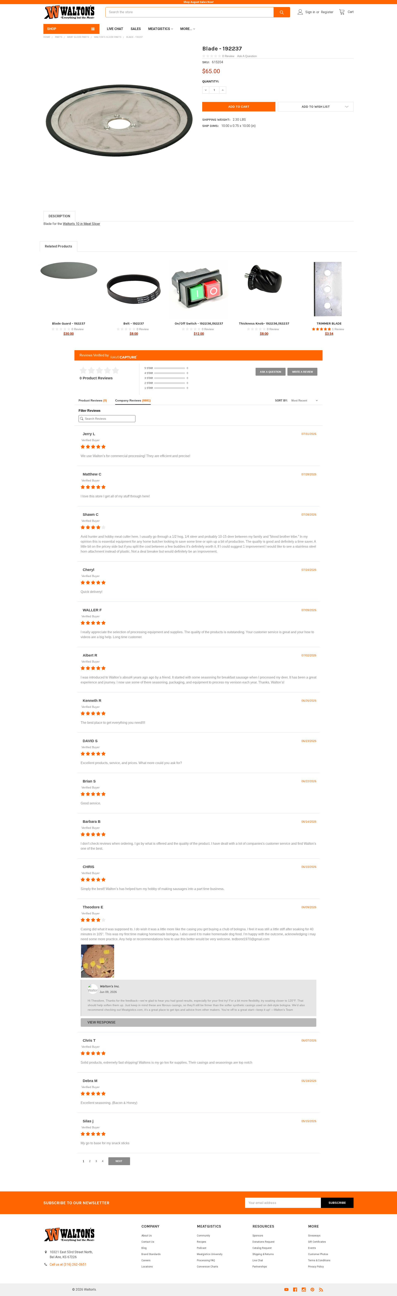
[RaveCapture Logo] (123, 355)
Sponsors (257, 1235)
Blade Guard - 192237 (68, 323)
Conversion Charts (207, 1266)
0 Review (228, 56)
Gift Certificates (317, 1241)
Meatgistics (159, 29)
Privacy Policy (316, 1266)
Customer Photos (318, 1254)
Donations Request (263, 1241)
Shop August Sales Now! (198, 2)
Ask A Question (247, 56)
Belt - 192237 (133, 323)
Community (203, 1235)
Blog (144, 1248)
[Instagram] (303, 1289)
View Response (101, 1022)
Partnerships (259, 1266)
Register (327, 12)
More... (186, 29)
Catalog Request (262, 1248)
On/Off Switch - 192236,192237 (199, 323)
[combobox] (197, 12)
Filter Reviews (89, 410)
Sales (136, 29)
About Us (146, 1235)
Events (312, 1248)
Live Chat (115, 29)
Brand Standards (151, 1254)
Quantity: (210, 81)
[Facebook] (295, 1289)
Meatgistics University (209, 1254)
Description (59, 216)
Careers (146, 1260)
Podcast (201, 1248)
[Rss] (321, 1289)
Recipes (201, 1241)
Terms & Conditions (319, 1260)
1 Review (338, 329)
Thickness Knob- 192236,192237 (264, 323)
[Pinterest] (312, 1289)
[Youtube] (286, 1289)
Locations (147, 1266)
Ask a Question (270, 371)
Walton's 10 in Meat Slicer (81, 224)
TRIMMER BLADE (329, 323)
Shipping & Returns (263, 1254)
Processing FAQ (206, 1260)
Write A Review (302, 371)
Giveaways (314, 1235)
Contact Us (147, 1241)
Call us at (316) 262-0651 (68, 1264)
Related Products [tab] (58, 246)
